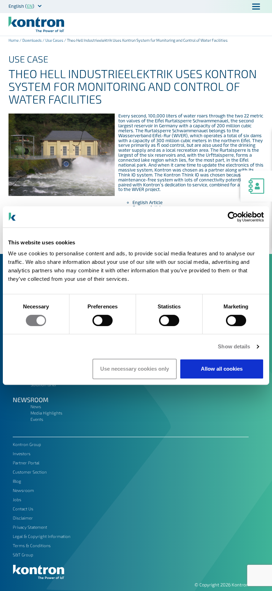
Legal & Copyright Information (41, 536)
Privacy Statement (30, 527)
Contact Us (23, 508)
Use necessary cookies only (134, 369)
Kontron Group (27, 444)
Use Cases (54, 40)
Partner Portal (26, 462)
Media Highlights (46, 412)
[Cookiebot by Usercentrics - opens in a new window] (233, 217)
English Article (147, 202)
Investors (21, 453)
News (35, 406)
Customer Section (30, 471)
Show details (234, 346)
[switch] (102, 320)
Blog (17, 481)
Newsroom (31, 400)
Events (36, 419)
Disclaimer (23, 517)
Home (13, 40)
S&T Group (23, 554)
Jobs (17, 499)
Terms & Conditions (32, 545)
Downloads (32, 40)
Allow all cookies (222, 369)
